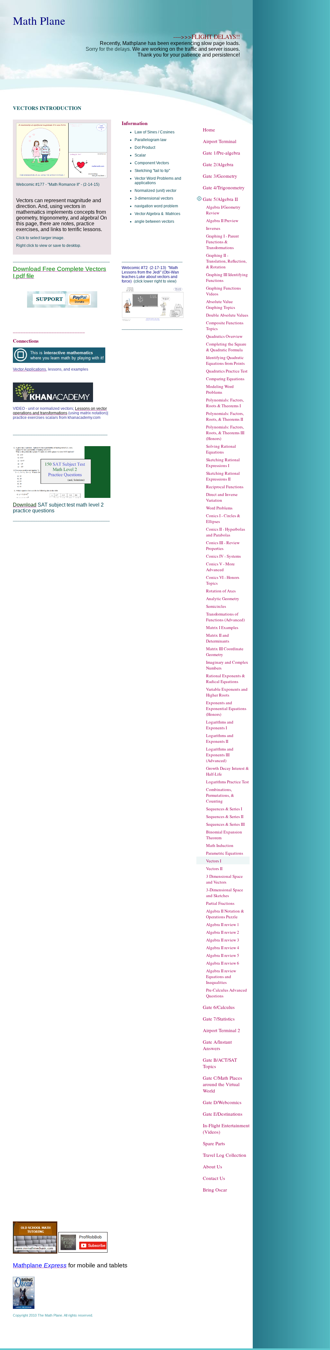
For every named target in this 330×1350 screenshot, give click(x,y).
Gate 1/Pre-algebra (221, 152)
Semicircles (216, 606)
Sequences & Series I (224, 809)
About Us (212, 1166)
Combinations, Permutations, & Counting (220, 795)
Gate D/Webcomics (222, 1102)
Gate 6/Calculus (219, 1007)
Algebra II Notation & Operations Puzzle (225, 914)
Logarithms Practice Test (227, 782)
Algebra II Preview (222, 220)
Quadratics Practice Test (227, 371)
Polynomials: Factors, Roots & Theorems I (225, 403)
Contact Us (214, 1178)
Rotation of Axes (221, 591)
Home (209, 129)
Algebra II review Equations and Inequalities (221, 976)
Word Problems (219, 508)
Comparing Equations (225, 379)
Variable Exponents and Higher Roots (227, 692)
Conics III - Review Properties (223, 545)
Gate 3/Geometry (220, 176)
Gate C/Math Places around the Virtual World (222, 1084)
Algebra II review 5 (222, 955)
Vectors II (214, 868)
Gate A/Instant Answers (217, 1045)
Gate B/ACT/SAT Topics (220, 1063)
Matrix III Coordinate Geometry (224, 651)
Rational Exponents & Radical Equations (225, 678)
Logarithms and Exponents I (219, 725)
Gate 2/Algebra (218, 164)
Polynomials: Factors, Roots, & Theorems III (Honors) (225, 432)
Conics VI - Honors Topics (222, 580)
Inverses (213, 228)
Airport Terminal (219, 141)
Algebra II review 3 (222, 940)
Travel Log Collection (224, 1155)
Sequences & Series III (225, 824)
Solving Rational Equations (221, 449)
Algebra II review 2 (222, 932)
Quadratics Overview (224, 336)
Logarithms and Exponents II (219, 738)
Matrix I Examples (222, 627)
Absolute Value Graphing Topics (220, 304)
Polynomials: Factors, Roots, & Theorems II (225, 416)
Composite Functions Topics (224, 325)
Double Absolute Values (227, 315)
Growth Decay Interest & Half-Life (227, 771)
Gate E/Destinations (222, 1114)
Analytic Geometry (222, 598)
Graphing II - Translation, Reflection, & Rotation (226, 261)
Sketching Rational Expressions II (223, 476)
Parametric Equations (224, 853)
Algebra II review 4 (222, 947)
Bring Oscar (215, 1189)
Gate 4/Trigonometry (224, 187)
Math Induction (219, 845)
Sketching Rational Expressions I (223, 462)
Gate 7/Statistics (219, 1018)
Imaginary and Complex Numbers (227, 665)
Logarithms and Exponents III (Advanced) (219, 754)
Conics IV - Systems (223, 556)
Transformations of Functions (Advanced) (225, 617)
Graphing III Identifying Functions (227, 277)
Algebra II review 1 (222, 924)
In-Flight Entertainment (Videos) (226, 1128)
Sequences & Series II (224, 816)
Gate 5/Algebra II (220, 199)
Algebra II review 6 (222, 963)
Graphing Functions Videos (223, 291)
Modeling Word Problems (220, 389)
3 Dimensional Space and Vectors (224, 879)
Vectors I (213, 861)
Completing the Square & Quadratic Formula (226, 347)
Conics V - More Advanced (220, 566)
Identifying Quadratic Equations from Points (225, 360)
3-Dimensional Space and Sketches (224, 892)
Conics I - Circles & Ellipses (223, 518)
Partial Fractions (220, 903)
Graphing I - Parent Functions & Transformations (222, 241)
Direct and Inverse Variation (222, 497)
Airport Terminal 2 (221, 1030)
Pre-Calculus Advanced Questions (226, 993)
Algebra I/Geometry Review (223, 210)
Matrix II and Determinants (217, 638)
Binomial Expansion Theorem (224, 835)
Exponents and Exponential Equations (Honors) (226, 708)
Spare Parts (214, 1143)
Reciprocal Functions (224, 487)
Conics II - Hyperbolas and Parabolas (225, 532)
